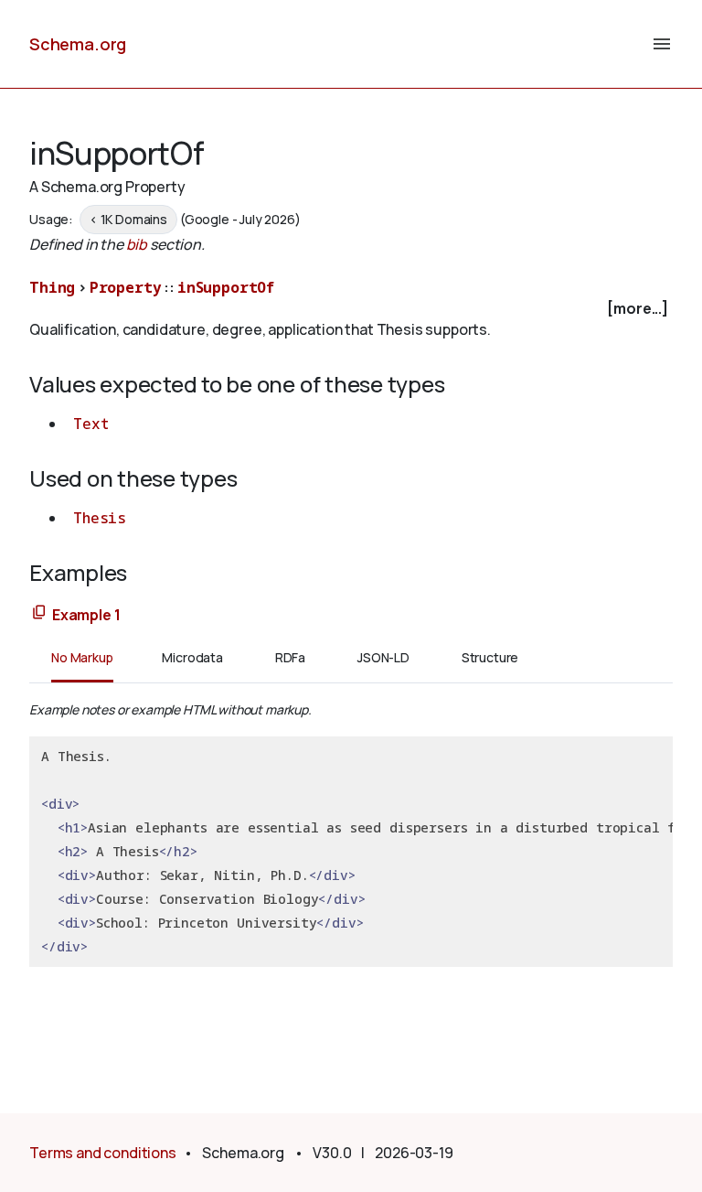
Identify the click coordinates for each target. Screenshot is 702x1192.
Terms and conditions (102, 1153)
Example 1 (86, 615)
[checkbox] (351, 308)
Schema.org (77, 44)
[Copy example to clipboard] (39, 613)
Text (90, 423)
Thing (52, 287)
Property (126, 287)
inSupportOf (225, 287)
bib (137, 244)
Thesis (99, 518)
